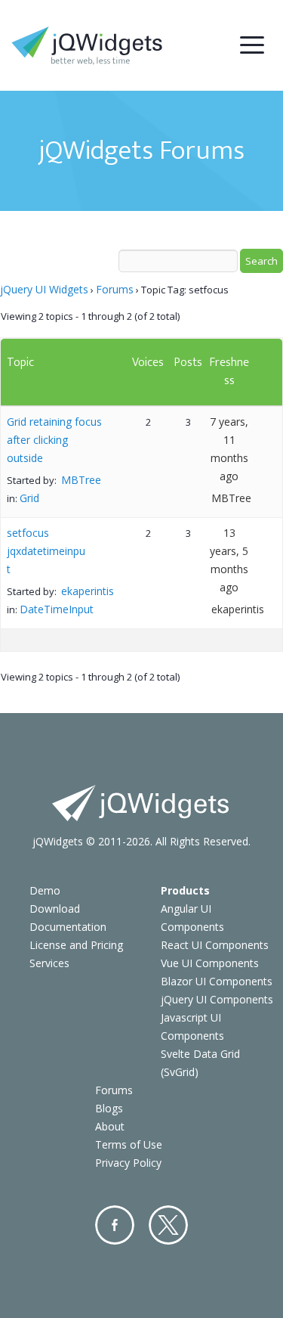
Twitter (168, 1225)
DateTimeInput (57, 609)
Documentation (67, 926)
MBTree (81, 480)
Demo (44, 890)
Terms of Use (128, 1144)
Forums (115, 289)
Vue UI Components (210, 963)
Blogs (109, 1108)
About (110, 1126)
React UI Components (215, 945)
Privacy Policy (128, 1162)
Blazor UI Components (216, 981)
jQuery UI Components (217, 999)
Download (54, 908)
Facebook (114, 1225)
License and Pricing (76, 945)
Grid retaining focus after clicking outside (54, 439)
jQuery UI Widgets (44, 289)
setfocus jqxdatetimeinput (46, 551)
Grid (29, 498)
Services (49, 963)
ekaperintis (87, 591)
